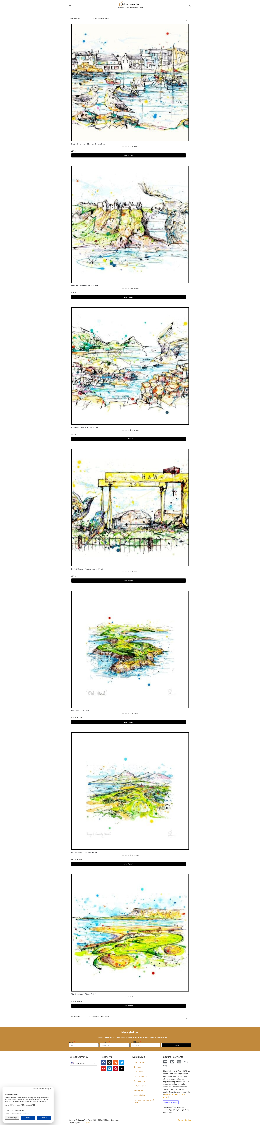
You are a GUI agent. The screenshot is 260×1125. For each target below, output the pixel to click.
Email (71, 1042)
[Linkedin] (109, 1068)
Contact (137, 1067)
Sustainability (139, 1062)
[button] (189, 5)
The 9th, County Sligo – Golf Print (85, 994)
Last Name (135, 1042)
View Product (128, 155)
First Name (104, 1042)
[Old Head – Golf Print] (130, 649)
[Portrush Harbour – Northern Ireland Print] (130, 82)
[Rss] (115, 1062)
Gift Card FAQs (140, 1076)
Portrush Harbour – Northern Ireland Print (88, 144)
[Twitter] (121, 1062)
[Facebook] (103, 1062)
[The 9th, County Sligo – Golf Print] (130, 933)
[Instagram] (109, 1062)
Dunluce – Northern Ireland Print (84, 286)
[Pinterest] (115, 1068)
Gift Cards (138, 1072)
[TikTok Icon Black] (121, 1068)
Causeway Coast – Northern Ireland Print (88, 427)
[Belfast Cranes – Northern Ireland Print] (130, 507)
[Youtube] (103, 1068)
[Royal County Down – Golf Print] (130, 791)
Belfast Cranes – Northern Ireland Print (87, 569)
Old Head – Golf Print (80, 711)
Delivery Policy (140, 1081)
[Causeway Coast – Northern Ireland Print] (130, 366)
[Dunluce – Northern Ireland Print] (130, 224)
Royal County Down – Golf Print (84, 852)
